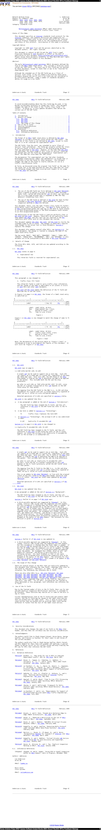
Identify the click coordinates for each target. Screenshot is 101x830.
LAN (61, 738)
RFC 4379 (58, 576)
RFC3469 (34, 574)
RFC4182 (34, 576)
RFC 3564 (42, 574)
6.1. (18, 130)
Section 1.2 (19, 424)
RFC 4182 (27, 576)
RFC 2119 (55, 238)
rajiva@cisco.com (26, 772)
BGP (35, 740)
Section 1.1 (40, 411)
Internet (39, 36)
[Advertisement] (57, 809)
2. (15, 117)
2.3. (18, 121)
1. (15, 116)
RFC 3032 (24, 119)
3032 (21, 20)
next (48, 6)
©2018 (52, 825)
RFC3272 (51, 573)
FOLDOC (56, 1)
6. (15, 129)
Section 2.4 (59, 229)
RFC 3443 (60, 573)
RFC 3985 (58, 574)
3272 (30, 20)
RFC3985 (18, 576)
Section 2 (59, 225)
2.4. (18, 123)
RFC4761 (53, 577)
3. (15, 124)
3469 (40, 20)
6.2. (18, 132)
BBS (45, 1)
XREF (17, 1)
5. (15, 127)
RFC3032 (18, 139)
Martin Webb (59, 825)
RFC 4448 (27, 577)
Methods (38, 734)
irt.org (24, 6)
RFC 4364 (42, 576)
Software (29, 1)
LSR (40, 378)
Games (22, 1)
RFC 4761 (46, 577)
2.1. (18, 119)
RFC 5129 (24, 121)
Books (40, 1)
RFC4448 (34, 577)
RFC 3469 (27, 574)
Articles (8, 1)
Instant (35, 1)
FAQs (13, 1)
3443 (35, 20)
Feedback (68, 1)
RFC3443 (18, 574)
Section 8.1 (38, 518)
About (50, 1)
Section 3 (57, 481)
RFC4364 (50, 576)
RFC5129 (38, 201)
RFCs (62, 1)
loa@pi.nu (24, 763)
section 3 (57, 396)
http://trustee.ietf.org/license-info (53, 55)
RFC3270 (65, 191)
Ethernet (58, 734)
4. (15, 126)
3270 (26, 20)
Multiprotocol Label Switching (30, 29)
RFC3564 (50, 574)
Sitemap (75, 1)
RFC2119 (62, 238)
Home (2, 1)
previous (44, 6)
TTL (59, 303)
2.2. (18, 120)
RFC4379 (18, 577)
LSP (48, 194)
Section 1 (52, 402)
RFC (63, 217)
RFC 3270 (24, 120)
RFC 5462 (16, 99)
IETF (31, 48)
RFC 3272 (44, 573)
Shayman (55, 502)
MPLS (26, 66)
